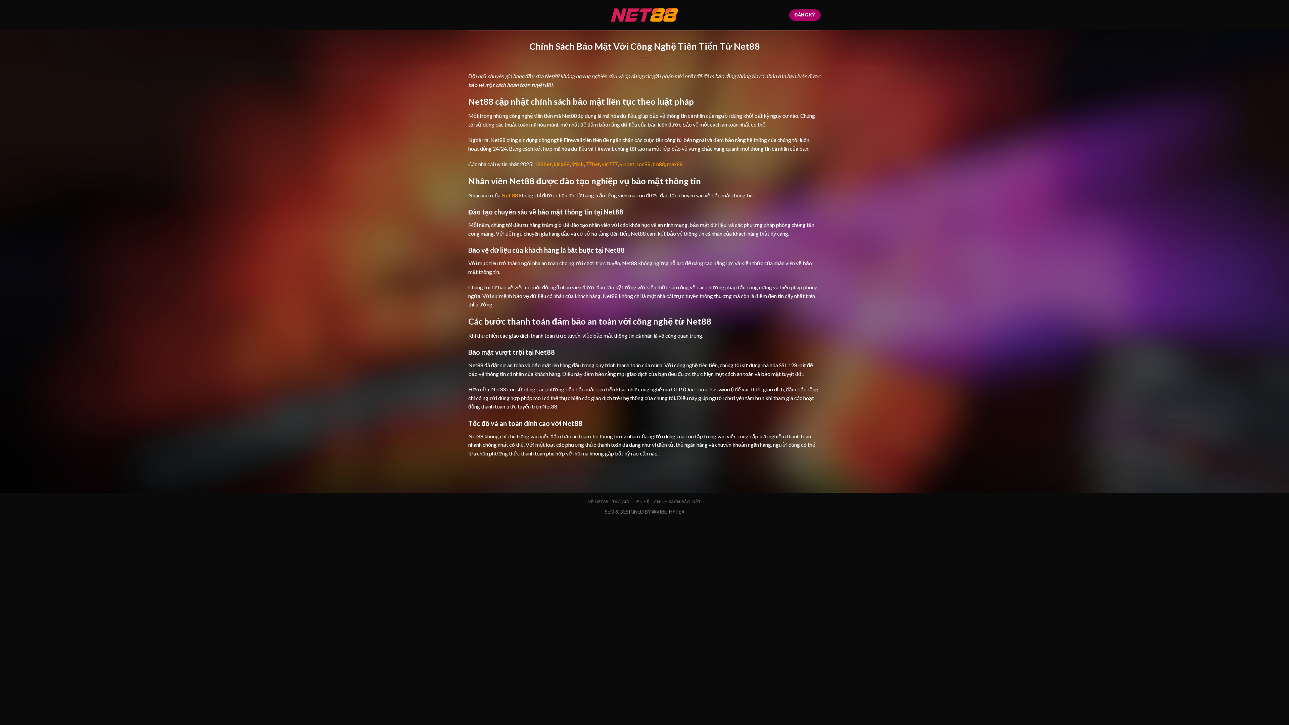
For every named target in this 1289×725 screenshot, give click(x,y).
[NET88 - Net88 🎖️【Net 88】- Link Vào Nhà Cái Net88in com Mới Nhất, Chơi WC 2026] (644, 15)
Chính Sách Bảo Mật (677, 501)
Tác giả (620, 501)
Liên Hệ (641, 501)
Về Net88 (598, 501)
